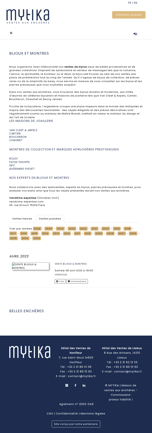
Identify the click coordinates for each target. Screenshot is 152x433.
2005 (13, 238)
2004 (25, 238)
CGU (50, 413)
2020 (105, 228)
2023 (72, 228)
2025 (48, 228)
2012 (67, 233)
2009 (98, 233)
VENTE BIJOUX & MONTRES (71, 263)
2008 (110, 233)
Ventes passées (50, 218)
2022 (83, 228)
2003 (36, 238)
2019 (117, 228)
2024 (60, 228)
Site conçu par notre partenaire (76, 424)
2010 (88, 233)
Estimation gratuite (129, 14)
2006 (133, 233)
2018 (127, 228)
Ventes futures (22, 218)
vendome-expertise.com (26, 201)
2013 (56, 233)
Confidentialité (67, 413)
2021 (95, 228)
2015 (34, 233)
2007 (121, 233)
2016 (24, 233)
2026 (37, 228)
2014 (45, 233)
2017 (13, 233)
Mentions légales (93, 413)
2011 (77, 233)
